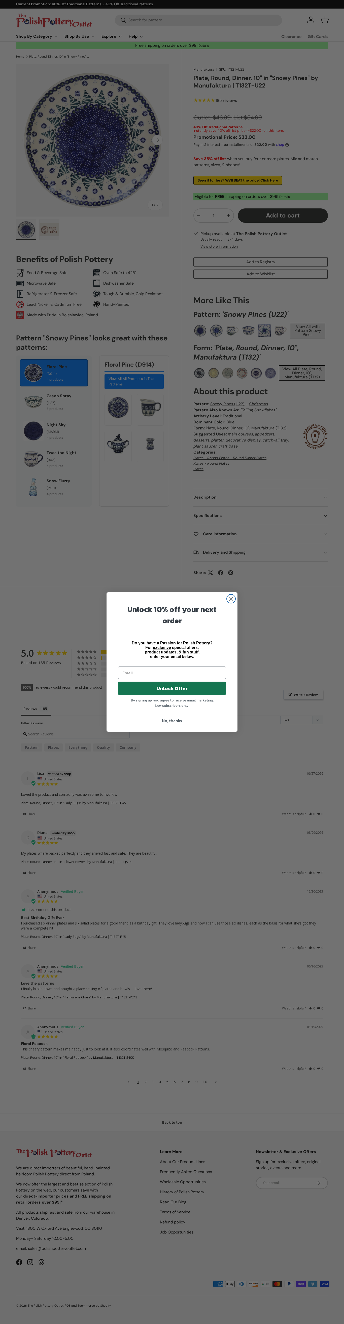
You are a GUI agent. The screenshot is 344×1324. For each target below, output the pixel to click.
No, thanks (172, 721)
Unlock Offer (172, 688)
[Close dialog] (231, 598)
